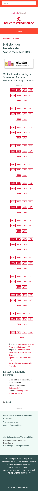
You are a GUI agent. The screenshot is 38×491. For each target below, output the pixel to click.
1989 (24, 268)
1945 (19, 188)
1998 (19, 287)
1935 (19, 170)
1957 (30, 207)
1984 (13, 263)
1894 (13, 95)
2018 (19, 324)
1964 (13, 226)
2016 (24, 319)
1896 (24, 95)
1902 (24, 109)
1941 (19, 183)
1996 (24, 282)
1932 (24, 165)
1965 (19, 226)
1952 (24, 202)
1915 (19, 133)
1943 (30, 183)
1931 (19, 165)
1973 (30, 239)
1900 (13, 109)
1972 (24, 239)
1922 (24, 146)
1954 (13, 207)
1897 (30, 95)
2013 (30, 314)
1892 (24, 90)
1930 (13, 165)
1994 (13, 282)
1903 (30, 109)
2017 (30, 319)
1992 (24, 276)
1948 (19, 194)
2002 (24, 295)
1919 (24, 138)
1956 (24, 207)
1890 (13, 90)
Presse (31, 459)
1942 (24, 183)
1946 (24, 188)
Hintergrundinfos (15, 388)
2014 (13, 319)
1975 (19, 244)
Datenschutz (9, 462)
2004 (13, 300)
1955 (19, 207)
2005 (19, 300)
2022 (24, 332)
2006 (24, 300)
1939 (24, 175)
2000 (13, 295)
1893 (30, 90)
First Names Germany (19, 473)
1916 (24, 133)
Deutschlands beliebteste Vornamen (17, 415)
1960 (13, 220)
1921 (19, 146)
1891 (19, 90)
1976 (24, 244)
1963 (30, 220)
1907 (30, 114)
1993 (30, 276)
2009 (24, 306)
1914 (13, 133)
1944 (13, 188)
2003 (30, 295)
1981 (19, 258)
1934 (13, 170)
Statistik (16, 38)
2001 (19, 295)
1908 (19, 119)
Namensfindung (11, 470)
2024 (22, 338)
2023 (30, 332)
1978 (19, 250)
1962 (24, 220)
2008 (19, 306)
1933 (30, 165)
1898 (19, 101)
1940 (13, 183)
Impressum (20, 459)
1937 (30, 170)
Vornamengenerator (11, 422)
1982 (24, 258)
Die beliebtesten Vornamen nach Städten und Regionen (20, 352)
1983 (30, 258)
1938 (19, 175)
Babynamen (28, 470)
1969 (24, 231)
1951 (19, 202)
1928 (19, 156)
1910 (13, 127)
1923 (30, 146)
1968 (19, 231)
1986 (24, 263)
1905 (19, 114)
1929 (24, 156)
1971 (19, 239)
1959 (24, 212)
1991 (19, 276)
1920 (13, 146)
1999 (24, 287)
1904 (13, 114)
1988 (19, 268)
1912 (24, 127)
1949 (24, 194)
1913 (30, 127)
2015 (19, 319)
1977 (30, 244)
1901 (19, 109)
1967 (30, 226)
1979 (24, 250)
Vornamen (7, 38)
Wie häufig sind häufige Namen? (16, 446)
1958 (19, 212)
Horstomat (7, 419)
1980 (13, 258)
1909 (24, 119)
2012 (24, 314)
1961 (19, 220)
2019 (24, 324)
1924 (13, 151)
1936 (24, 170)
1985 (19, 263)
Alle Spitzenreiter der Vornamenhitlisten (18, 437)
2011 (19, 314)
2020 (13, 332)
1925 (19, 151)
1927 (30, 151)
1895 (19, 95)
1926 (24, 151)
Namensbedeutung (18, 467)
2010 (13, 314)
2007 (30, 300)
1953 (30, 202)
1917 (30, 133)
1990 (13, 276)
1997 (30, 282)
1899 (24, 101)
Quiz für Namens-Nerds (12, 425)
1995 (19, 282)
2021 (19, 332)
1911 (19, 127)
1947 (30, 188)
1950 (13, 202)
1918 (19, 138)
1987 (30, 263)
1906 (24, 114)
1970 (13, 239)
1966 (24, 226)
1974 (13, 244)
